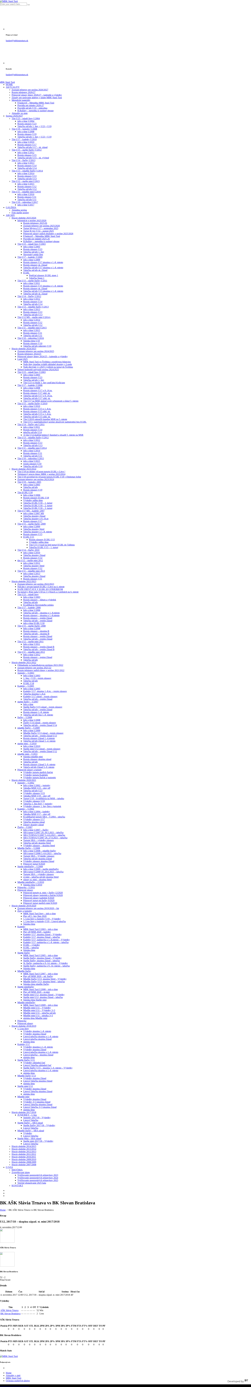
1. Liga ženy (23, 1028)
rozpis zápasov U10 (32, 463)
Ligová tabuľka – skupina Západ (38, 1055)
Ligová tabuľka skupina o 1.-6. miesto (40, 1070)
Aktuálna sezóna (19, 210)
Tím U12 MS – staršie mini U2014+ (34, 317)
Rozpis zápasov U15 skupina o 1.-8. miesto (43, 286)
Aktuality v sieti (13, 1375)
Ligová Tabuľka (30, 1120)
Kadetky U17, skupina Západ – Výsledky (42, 934)
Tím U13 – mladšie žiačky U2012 (33, 437)
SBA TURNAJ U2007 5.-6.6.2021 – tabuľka (44, 835)
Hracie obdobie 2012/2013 (24, 1151)
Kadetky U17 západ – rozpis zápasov (40, 696)
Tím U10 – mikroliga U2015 (30, 458)
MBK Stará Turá (13, 1378)
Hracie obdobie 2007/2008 (24, 1164)
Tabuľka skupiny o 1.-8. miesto (37, 531)
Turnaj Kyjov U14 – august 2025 (38, 231)
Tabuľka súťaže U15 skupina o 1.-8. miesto (43, 291)
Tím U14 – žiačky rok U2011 (31, 424)
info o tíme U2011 (31, 283)
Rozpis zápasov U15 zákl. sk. (36, 411)
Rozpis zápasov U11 (26, 197)
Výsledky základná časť (34, 1062)
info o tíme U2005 (31, 484)
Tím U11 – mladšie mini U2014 (32, 448)
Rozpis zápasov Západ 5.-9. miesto (39, 764)
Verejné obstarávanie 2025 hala (31, 1183)
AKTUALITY (13, 87)
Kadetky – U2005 (25, 686)
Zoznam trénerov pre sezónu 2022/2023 (35, 584)
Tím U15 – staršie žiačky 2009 (31, 524)
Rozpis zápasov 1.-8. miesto (36, 712)
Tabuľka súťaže (30, 487)
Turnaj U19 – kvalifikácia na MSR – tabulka (43, 798)
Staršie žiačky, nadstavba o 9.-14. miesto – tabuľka (46, 966)
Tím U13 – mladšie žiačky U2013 (33, 307)
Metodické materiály (21, 100)
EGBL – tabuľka (31, 947)
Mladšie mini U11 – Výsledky (37, 1007)
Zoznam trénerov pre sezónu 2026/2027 (30, 89)
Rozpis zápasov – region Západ (37, 657)
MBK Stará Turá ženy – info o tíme (39, 913)
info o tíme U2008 (25, 131)
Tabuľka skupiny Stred (33, 529)
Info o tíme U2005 (31, 688)
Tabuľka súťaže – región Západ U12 (40, 751)
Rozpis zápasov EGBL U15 (42, 539)
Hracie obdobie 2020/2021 (24, 780)
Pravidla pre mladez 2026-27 (30, 105)
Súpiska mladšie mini (33, 756)
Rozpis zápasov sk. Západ (35, 265)
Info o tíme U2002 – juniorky (36, 785)
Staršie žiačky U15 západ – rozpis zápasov (42, 707)
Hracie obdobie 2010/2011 (24, 1157)
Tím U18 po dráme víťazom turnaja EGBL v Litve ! (41, 471)
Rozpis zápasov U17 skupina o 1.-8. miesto (43, 262)
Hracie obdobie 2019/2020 (24, 905)
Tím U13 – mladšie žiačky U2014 (27, 171)
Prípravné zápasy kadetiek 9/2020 (38, 898)
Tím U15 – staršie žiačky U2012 (27, 150)
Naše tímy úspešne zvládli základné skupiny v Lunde (47, 364)
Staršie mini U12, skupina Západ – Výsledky (43, 994)
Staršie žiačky (23, 953)
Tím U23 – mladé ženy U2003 (31, 244)
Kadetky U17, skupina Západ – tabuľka (41, 937)
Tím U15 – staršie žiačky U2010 (32, 403)
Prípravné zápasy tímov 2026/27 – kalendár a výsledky (37, 95)
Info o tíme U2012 (31, 654)
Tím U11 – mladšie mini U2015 (32, 327)
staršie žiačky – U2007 (27, 701)
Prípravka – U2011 (26, 887)
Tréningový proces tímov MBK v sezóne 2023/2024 (41, 474)
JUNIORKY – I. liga (27, 1115)
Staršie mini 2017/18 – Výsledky (38, 1141)
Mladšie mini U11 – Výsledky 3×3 (39, 1010)
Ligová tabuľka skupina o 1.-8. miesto (40, 1036)
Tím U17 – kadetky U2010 (24, 139)
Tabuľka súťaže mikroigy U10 (37, 346)
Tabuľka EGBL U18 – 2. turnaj (37, 505)
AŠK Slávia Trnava (9, 1310)
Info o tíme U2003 (31, 597)
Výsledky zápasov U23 (34, 793)
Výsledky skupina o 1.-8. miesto (38, 1047)
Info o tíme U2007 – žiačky (36, 830)
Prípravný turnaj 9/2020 (34, 864)
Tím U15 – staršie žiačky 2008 (31, 626)
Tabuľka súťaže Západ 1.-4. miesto (39, 741)
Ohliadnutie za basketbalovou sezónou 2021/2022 (40, 665)
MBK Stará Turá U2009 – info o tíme (40, 1005)
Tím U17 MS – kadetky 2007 (31, 511)
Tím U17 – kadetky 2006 (29, 607)
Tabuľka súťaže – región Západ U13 (40, 735)
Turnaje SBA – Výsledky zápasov (38, 856)
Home (8, 1373)
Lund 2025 (22, 359)
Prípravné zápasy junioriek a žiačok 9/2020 (43, 895)
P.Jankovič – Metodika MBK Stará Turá (35, 103)
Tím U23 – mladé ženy (28, 594)
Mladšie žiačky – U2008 (28, 848)
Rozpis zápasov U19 (26, 134)
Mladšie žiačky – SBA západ (30, 1130)
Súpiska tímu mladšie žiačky (36, 984)
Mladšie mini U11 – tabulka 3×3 (38, 1015)
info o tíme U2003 (31, 246)
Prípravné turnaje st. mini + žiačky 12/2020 (43, 892)
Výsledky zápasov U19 (34, 801)
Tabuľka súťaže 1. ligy (33, 252)
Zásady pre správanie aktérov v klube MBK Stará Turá (37, 97)
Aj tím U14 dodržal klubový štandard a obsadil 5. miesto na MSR (53, 435)
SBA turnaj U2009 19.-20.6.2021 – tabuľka (43, 871)
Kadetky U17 (23, 1044)
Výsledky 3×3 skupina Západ (36, 1102)
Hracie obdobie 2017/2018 (24, 1112)
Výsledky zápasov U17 (34, 819)
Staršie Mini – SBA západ (29, 1138)
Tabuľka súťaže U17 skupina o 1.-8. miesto (43, 267)
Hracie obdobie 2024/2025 (24, 348)
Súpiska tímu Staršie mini (34, 1000)
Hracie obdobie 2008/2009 (24, 1162)
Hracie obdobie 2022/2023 (24, 581)
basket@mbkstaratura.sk (17, 40)
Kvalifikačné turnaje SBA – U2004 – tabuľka (44, 817)
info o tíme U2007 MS (33, 513)
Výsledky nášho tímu (33, 500)
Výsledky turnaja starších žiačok (38, 772)
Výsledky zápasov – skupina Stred (39, 845)
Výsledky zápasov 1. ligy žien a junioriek (42, 806)
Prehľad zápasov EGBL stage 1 (43, 275)
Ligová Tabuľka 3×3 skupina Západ (40, 1107)
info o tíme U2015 (25, 184)
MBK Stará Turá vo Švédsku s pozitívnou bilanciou (47, 361)
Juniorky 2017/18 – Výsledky (37, 1117)
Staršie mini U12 (25, 1086)
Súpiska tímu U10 (31, 341)
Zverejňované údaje (21, 1172)
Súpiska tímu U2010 (32, 885)
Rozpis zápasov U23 (26, 123)
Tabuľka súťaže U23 (32, 790)
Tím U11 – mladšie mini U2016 (26, 191)
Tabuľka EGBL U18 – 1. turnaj (37, 503)
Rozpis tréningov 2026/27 (23, 92)
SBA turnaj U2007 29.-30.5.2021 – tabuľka (43, 832)
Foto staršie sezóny (20, 212)
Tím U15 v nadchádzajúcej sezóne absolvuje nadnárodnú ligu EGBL (55, 422)
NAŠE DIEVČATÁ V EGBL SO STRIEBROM (40, 589)
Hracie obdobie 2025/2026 (24, 218)
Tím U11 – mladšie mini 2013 (31, 571)
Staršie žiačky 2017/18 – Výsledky (39, 1125)
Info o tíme (28, 704)
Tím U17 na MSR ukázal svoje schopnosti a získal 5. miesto (50, 401)
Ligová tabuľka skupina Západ (37, 1039)
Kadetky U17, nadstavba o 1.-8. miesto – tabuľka (46, 942)
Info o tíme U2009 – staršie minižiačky (41, 869)
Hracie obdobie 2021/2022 (24, 662)
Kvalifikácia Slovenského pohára (38, 605)
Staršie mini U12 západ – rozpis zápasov (41, 749)
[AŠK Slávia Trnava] (7, 1242)
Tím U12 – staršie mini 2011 (30, 641)
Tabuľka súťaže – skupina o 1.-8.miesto (41, 613)
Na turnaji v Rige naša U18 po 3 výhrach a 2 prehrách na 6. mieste (48, 592)
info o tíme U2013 (25, 163)
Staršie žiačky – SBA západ (30, 1123)
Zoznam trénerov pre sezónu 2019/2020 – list (38, 908)
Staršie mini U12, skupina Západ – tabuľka (43, 997)
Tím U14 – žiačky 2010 (28, 550)
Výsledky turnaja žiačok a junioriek (39, 777)
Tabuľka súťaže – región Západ (37, 620)
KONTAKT (17, 1185)
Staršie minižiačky (25, 987)
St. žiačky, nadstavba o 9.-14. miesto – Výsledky (45, 963)
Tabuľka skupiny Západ (34, 516)
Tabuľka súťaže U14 (27, 168)
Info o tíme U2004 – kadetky (36, 811)
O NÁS (9, 1167)
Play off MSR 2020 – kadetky (37, 932)
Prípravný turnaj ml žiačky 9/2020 (38, 900)
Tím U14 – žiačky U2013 (23, 160)
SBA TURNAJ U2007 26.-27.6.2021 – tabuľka (45, 837)
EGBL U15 (28, 537)
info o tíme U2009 (31, 259)
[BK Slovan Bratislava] (7, 1266)
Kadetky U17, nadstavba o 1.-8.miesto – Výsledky (46, 939)
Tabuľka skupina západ (34, 822)
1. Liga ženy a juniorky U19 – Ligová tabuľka (44, 921)
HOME (9, 84)
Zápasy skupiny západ (33, 824)
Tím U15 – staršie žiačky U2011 (32, 280)
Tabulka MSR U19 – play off (36, 796)
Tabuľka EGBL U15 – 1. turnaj (43, 547)
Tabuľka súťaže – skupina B (36, 633)
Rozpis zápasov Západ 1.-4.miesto (39, 738)
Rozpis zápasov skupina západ (37, 759)
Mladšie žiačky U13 (26, 1075)
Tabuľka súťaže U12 (27, 189)
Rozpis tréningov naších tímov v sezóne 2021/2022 (40, 670)
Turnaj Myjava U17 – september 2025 (40, 228)
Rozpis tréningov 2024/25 (29, 354)
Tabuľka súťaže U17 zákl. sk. (37, 398)
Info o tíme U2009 (31, 730)
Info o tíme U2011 (31, 644)
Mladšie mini (23, 1096)
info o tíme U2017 (25, 205)
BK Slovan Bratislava (10, 1313)
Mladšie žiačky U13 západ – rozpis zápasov (43, 733)
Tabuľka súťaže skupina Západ (37, 858)
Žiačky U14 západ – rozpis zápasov (39, 722)
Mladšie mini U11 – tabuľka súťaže (39, 1013)
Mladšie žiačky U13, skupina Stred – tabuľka (44, 981)
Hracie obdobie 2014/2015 (24, 1146)
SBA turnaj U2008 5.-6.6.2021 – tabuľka (42, 853)
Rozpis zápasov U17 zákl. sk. (36, 393)
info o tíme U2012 (25, 152)
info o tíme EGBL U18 (33, 623)
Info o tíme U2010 (31, 746)
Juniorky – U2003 (25, 673)
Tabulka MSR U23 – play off (36, 788)
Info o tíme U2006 (31, 495)
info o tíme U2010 (25, 142)
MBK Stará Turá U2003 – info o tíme (40, 929)
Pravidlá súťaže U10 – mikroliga (32, 108)
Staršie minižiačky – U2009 (30, 866)
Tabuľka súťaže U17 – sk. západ (32, 147)
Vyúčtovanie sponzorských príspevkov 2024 (37, 1177)
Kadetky (21, 926)
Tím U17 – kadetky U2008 (29, 385)
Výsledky (27, 1133)
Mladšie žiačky (24, 971)
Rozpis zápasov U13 (26, 176)
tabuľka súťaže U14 (32, 432)
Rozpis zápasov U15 (26, 155)
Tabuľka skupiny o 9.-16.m (35, 518)
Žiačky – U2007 (25, 827)
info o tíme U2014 (25, 173)
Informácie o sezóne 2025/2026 (31, 220)
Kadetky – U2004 (25, 809)
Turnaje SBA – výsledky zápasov (38, 840)
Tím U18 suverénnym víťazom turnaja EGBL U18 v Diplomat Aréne (49, 477)
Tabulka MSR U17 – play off (36, 814)
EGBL (26, 273)
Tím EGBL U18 (25, 492)
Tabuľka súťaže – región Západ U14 (40, 725)
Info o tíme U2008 (31, 628)
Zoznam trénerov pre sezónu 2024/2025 (35, 351)
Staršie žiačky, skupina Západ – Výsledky (42, 958)
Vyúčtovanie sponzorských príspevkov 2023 (37, 1175)
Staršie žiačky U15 (26, 1060)
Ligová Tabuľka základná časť (37, 1065)
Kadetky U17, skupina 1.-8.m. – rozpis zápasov (45, 691)
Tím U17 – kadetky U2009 (29, 257)
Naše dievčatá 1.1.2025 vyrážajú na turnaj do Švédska (48, 367)
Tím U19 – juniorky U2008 (24, 129)
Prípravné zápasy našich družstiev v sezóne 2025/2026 (48, 233)
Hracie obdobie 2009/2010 (24, 1159)
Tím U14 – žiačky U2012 (29, 296)
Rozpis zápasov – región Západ (37, 618)
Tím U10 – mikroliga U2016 (30, 338)
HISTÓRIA (17, 1170)
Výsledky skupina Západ (34, 1034)
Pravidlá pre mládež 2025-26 (36, 239)
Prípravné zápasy (25, 890)
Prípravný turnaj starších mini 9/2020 (40, 903)
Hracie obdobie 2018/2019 (24, 1026)
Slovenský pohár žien (33, 254)
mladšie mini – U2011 (27, 754)
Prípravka (21, 1021)
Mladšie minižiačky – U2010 (30, 882)
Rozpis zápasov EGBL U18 (36, 497)
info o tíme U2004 (25, 121)
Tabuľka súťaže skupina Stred (37, 843)
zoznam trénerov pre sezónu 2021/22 (34, 667)
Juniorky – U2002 (25, 783)
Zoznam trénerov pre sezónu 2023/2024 (35, 479)
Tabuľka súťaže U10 (32, 466)
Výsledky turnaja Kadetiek (35, 775)
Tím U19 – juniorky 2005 (29, 482)
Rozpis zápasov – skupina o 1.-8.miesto (41, 615)
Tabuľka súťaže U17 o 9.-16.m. (37, 395)
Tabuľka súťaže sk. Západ (35, 270)
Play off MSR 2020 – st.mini (36, 992)
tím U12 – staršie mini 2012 (30, 560)
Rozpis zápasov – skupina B (36, 631)
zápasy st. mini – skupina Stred (37, 879)
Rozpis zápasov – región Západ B (38, 647)
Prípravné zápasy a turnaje (29, 769)
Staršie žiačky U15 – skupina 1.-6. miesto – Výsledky (47, 1068)
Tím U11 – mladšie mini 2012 (31, 652)
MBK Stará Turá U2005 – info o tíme (40, 955)
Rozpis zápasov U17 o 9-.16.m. (37, 390)
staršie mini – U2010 (26, 743)
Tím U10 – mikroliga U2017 (25, 202)
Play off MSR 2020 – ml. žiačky (38, 976)
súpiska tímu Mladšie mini (35, 1018)
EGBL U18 (28, 683)
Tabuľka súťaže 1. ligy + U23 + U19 (34, 126)
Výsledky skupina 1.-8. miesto (37, 1031)
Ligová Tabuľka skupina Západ (37, 1081)
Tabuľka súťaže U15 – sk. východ (33, 157)
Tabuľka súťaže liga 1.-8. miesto (38, 715)
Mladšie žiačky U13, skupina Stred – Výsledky (45, 979)
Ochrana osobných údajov (18, 1380)
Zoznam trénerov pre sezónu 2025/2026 (41, 225)
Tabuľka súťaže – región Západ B (38, 649)
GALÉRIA (11, 207)
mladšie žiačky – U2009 (28, 728)
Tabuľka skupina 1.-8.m (34, 694)
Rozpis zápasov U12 (26, 186)
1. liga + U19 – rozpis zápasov (37, 678)
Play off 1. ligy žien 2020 (34, 916)
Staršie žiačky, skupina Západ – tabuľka (41, 960)
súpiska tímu (29, 1041)
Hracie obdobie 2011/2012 (24, 1154)
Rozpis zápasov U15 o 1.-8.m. (37, 409)
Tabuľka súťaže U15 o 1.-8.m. (37, 414)
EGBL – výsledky (31, 945)
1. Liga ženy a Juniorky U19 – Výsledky (42, 919)
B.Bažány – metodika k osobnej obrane (35, 110)
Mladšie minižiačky (26, 1002)
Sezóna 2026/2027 (14, 116)
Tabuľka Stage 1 (36, 278)
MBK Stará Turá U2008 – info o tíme (40, 989)
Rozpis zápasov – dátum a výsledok (39, 599)
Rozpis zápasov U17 (26, 144)
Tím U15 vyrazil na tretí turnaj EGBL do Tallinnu (52, 545)
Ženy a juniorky (24, 911)
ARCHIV (10, 215)
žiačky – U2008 (24, 717)
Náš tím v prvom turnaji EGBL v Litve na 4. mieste (40, 586)
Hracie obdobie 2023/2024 (24, 469)
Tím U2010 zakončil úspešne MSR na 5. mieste (45, 419)
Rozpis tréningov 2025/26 (35, 223)
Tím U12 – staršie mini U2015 (26, 181)
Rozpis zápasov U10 (32, 343)
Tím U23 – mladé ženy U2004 (26, 118)
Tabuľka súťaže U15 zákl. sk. (37, 416)
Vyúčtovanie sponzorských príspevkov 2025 (37, 1180)
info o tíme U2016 (25, 194)
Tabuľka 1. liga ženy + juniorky (37, 803)
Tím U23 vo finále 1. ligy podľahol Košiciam (44, 382)
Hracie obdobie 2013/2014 (24, 1149)
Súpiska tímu (29, 924)
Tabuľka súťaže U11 (26, 199)
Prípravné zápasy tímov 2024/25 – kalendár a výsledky (42, 356)
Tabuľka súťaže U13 (27, 178)
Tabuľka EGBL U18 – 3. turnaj (37, 508)
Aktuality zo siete (20, 113)
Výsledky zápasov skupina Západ (38, 861)
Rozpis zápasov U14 (26, 165)
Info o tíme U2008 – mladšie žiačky (39, 851)
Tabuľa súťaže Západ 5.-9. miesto (38, 767)
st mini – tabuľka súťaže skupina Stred (41, 877)
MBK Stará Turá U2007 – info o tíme (40, 973)
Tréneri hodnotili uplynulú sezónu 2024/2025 (38, 369)
